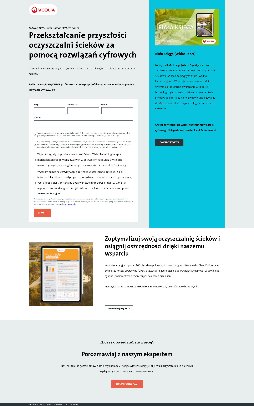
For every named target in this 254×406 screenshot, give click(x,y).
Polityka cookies (72, 404)
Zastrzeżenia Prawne (36, 404)
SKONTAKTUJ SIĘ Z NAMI (127, 384)
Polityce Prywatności (68, 204)
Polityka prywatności (55, 404)
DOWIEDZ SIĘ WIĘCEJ (169, 142)
